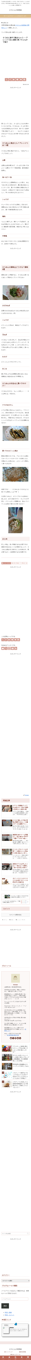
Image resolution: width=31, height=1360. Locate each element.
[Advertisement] (15, 60)
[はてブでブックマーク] (13, 79)
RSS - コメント (9, 1315)
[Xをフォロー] (6, 648)
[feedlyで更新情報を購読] (12, 648)
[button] (24, 79)
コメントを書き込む (15, 914)
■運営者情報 (22, 1352)
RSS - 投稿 (8, 1312)
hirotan (15, 984)
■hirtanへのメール (15, 1354)
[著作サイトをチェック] (2, 648)
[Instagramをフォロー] (9, 648)
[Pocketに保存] (17, 79)
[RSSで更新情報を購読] (15, 648)
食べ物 (25, 563)
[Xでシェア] (6, 79)
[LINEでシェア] (21, 79)
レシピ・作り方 (7, 563)
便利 (14, 563)
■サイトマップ (8, 1352)
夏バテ (19, 563)
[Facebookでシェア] (10, 79)
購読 (5, 1306)
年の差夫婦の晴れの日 (13, 1035)
